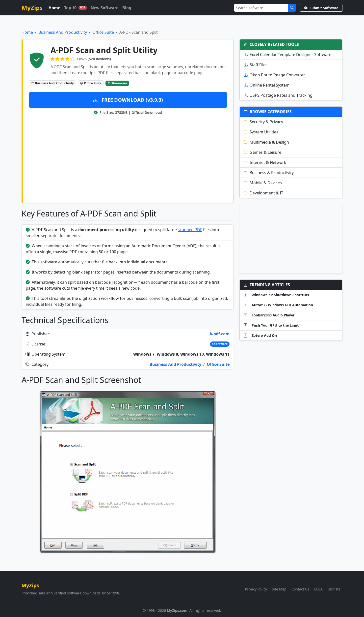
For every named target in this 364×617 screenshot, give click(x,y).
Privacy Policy (256, 589)
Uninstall (335, 589)
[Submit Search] (292, 8)
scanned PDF (190, 229)
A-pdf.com (219, 334)
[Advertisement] (128, 162)
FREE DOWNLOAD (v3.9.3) (131, 99)
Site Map (279, 589)
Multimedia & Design (269, 142)
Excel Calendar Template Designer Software (290, 54)
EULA (318, 589)
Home (54, 7)
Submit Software (324, 7)
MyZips (32, 7)
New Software (104, 7)
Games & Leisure (265, 152)
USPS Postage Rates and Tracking (281, 95)
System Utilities (264, 132)
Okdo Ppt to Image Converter (277, 75)
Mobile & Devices (266, 182)
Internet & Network (268, 162)
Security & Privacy (266, 121)
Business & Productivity (272, 172)
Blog (126, 7)
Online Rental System (269, 85)
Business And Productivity (62, 32)
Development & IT (266, 193)
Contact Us (300, 589)
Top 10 (74, 7)
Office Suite (103, 32)
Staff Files (258, 64)
